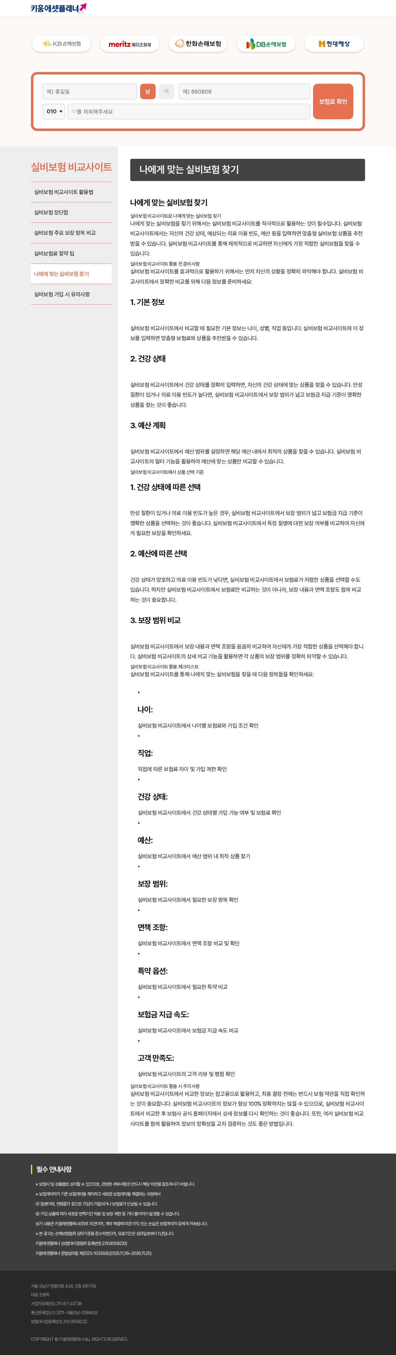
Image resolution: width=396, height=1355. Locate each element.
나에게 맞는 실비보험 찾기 (61, 274)
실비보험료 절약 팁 (54, 253)
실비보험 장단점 (51, 212)
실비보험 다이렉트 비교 (285, 8)
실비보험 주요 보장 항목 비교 (65, 233)
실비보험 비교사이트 (227, 8)
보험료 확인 (333, 101)
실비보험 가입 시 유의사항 (62, 294)
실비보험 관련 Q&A (344, 8)
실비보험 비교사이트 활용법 (63, 192)
